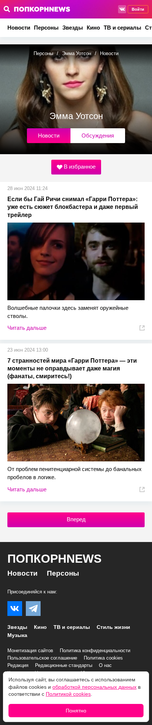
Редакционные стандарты (63, 665)
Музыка (17, 635)
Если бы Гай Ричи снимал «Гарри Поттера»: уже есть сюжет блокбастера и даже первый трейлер (72, 207)
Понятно (76, 711)
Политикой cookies (68, 694)
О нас (105, 665)
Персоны (46, 27)
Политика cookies (103, 658)
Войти (138, 9)
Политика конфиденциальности (95, 650)
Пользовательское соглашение (42, 658)
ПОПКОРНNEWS (54, 558)
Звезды (72, 27)
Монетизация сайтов (30, 650)
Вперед (76, 519)
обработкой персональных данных (94, 687)
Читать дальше (26, 328)
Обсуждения (98, 135)
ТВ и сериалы (122, 27)
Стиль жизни (113, 627)
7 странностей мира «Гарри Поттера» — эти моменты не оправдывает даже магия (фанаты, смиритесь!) (72, 368)
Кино (93, 27)
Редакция (17, 665)
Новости (18, 27)
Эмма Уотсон (76, 53)
